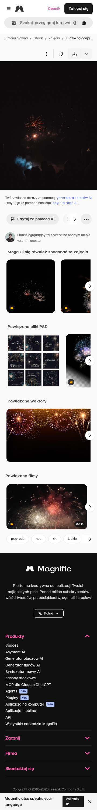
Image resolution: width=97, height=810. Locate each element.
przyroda (18, 539)
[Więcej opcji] (46, 53)
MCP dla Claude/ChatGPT (28, 684)
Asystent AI (15, 652)
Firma (11, 753)
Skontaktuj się (19, 768)
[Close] (89, 801)
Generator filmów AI (22, 665)
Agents (15, 691)
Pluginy (16, 697)
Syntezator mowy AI (23, 671)
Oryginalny (37, 71)
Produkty (14, 636)
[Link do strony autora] (10, 238)
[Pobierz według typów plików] (86, 53)
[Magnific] (48, 570)
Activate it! (72, 801)
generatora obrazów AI (74, 198)
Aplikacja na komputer (29, 704)
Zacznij (12, 738)
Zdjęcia (54, 38)
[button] (49, 613)
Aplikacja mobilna (20, 710)
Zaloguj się (78, 8)
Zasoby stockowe (20, 678)
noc (38, 539)
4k (55, 539)
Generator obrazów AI (24, 658)
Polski (48, 613)
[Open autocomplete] (12, 23)
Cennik (54, 8)
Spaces (11, 645)
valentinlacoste (29, 241)
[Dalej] (75, 219)
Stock (38, 38)
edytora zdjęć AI (65, 203)
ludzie (72, 539)
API (8, 717)
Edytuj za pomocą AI (35, 219)
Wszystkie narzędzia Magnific (31, 723)
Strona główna (16, 38)
